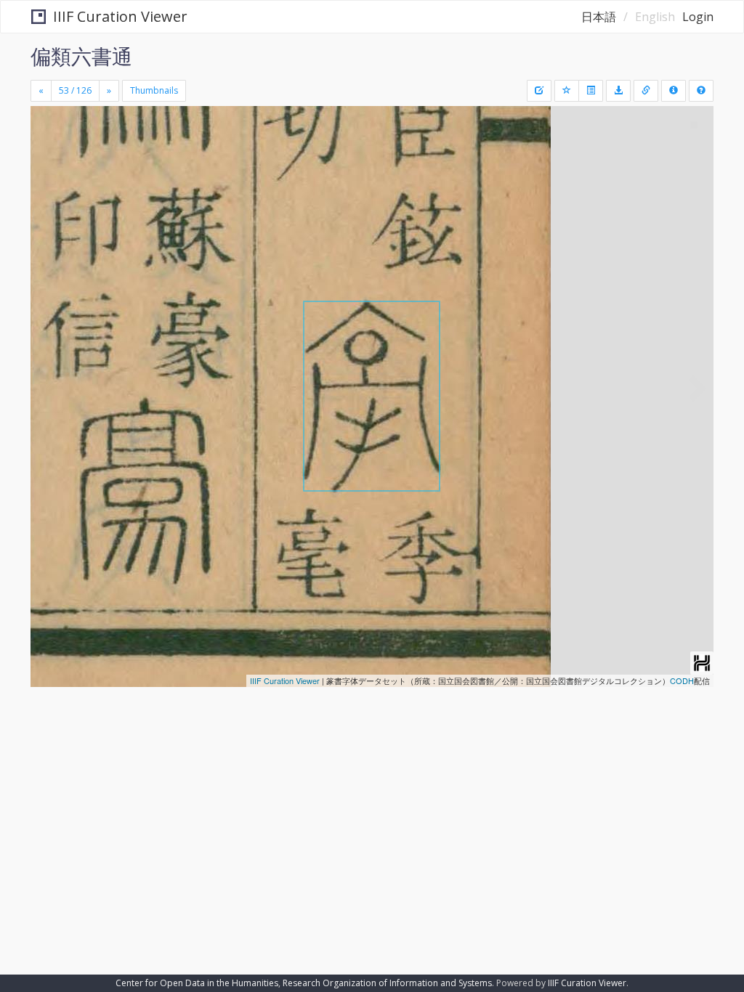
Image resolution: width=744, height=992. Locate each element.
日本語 (598, 17)
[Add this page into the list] (566, 91)
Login (697, 17)
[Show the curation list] (590, 91)
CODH (682, 680)
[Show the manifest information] (673, 91)
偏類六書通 (81, 56)
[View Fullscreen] (50, 179)
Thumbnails (154, 90)
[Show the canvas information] (646, 91)
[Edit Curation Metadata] (539, 91)
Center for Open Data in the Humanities (197, 983)
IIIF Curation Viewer (120, 16)
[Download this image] (618, 91)
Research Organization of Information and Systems (387, 983)
